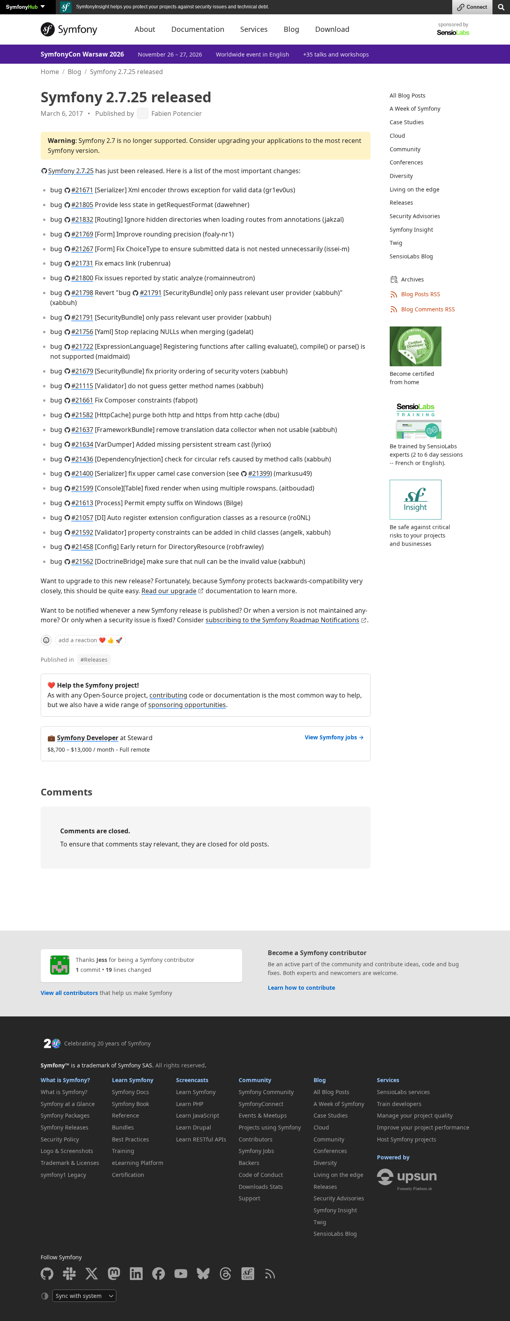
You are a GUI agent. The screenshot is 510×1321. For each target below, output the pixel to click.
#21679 (82, 371)
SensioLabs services (403, 1092)
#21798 (82, 292)
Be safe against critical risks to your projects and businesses (420, 535)
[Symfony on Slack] (69, 1273)
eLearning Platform (137, 1163)
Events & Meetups (263, 1115)
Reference (125, 1115)
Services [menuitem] (254, 29)
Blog (74, 71)
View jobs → (334, 737)
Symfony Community (266, 1092)
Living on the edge (414, 189)
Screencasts (192, 1080)
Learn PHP (189, 1104)
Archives (412, 279)
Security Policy (60, 1139)
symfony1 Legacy (63, 1174)
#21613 (82, 502)
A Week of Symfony (415, 108)
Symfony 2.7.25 (71, 170)
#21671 (82, 190)
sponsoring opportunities (187, 704)
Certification (128, 1174)
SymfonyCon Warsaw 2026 (82, 54)
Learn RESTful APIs (201, 1139)
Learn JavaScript (197, 1115)
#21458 (82, 546)
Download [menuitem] (332, 29)
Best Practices (130, 1139)
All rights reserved (180, 1065)
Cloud (397, 135)
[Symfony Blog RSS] (270, 1273)
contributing (168, 695)
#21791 (151, 292)
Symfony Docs (130, 1092)
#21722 (82, 346)
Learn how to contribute (301, 987)
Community (405, 149)
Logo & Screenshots (67, 1151)
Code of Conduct (261, 1174)
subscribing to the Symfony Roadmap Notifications (282, 620)
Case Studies (407, 122)
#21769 (82, 234)
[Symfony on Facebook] (158, 1273)
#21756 (82, 331)
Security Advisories (415, 216)
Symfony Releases (64, 1127)
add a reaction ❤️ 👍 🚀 (90, 640)
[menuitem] (424, 96)
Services (388, 1080)
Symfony (22, 6)
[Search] (501, 7)
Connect (477, 7)
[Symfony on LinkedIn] (136, 1273)
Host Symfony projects (406, 1139)
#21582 (82, 414)
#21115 (82, 385)
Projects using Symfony (270, 1127)
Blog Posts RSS (420, 294)
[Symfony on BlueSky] (203, 1273)
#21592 (82, 532)
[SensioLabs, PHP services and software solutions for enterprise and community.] (453, 32)
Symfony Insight (411, 229)
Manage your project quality (415, 1115)
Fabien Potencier (176, 113)
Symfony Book (130, 1104)
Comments (66, 791)
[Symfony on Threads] (225, 1273)
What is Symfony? (65, 1080)
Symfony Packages (65, 1115)
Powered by (393, 1157)
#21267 (82, 248)
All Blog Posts (408, 95)
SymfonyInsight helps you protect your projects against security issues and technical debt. (172, 7)
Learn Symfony (132, 1080)
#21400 (82, 473)
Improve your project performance (423, 1127)
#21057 (82, 517)
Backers (249, 1163)
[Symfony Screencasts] (247, 1273)
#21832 (82, 219)
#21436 (82, 459)
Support (249, 1198)
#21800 (82, 278)
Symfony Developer (87, 737)
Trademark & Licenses (70, 1163)
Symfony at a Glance (68, 1104)
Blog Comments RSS (428, 309)
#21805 (82, 204)
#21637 (82, 429)
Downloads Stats (261, 1186)
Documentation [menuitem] (197, 29)
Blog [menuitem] (291, 29)
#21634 (82, 444)
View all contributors (69, 993)
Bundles (123, 1127)
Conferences (406, 162)
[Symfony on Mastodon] (114, 1273)
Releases (94, 659)
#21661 (82, 400)
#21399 (259, 473)
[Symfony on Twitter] (91, 1273)
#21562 (82, 561)
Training (123, 1151)
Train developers (399, 1104)
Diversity (401, 176)
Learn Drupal (193, 1127)
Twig (396, 242)
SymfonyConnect (261, 1104)
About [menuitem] (145, 29)
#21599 (82, 488)
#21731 (82, 263)
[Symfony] (80, 29)
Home (50, 71)
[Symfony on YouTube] (181, 1273)
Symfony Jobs (256, 1151)
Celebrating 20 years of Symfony (107, 1043)
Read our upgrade (168, 590)
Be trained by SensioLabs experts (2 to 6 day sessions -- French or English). (426, 454)
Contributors (256, 1139)
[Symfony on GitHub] (47, 1273)
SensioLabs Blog (411, 256)
